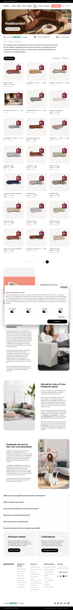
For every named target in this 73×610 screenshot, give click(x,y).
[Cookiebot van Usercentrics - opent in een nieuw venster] (61, 287)
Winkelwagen (68, 6)
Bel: (62, 572)
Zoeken (63, 6)
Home (5, 41)
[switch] (28, 312)
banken (11, 41)
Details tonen (61, 317)
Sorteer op (64, 58)
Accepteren (57, 321)
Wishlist (66, 6)
